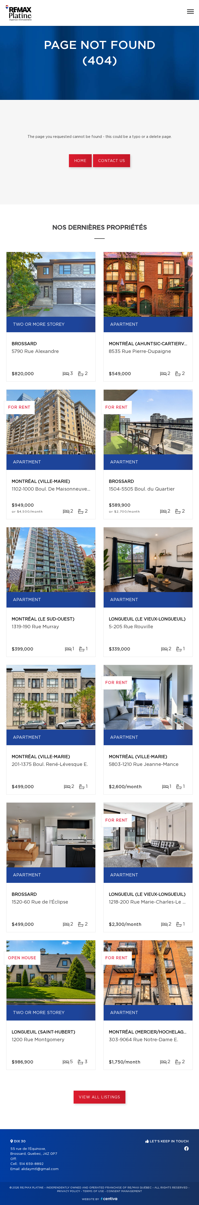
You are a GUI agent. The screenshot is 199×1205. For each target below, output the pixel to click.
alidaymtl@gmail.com (40, 1169)
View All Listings (99, 1097)
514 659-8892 (31, 1164)
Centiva (109, 1198)
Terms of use (93, 1191)
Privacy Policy (68, 1191)
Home (80, 161)
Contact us (111, 161)
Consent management (124, 1191)
